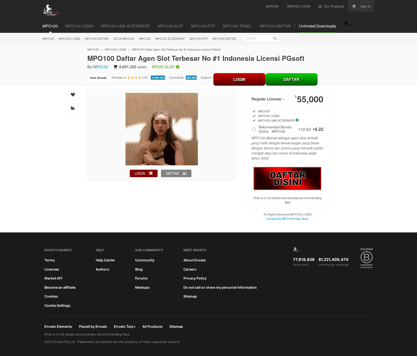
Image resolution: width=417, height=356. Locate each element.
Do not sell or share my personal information (220, 287)
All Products (152, 326)
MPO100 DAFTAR (97, 38)
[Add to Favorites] (73, 94)
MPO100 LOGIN (69, 38)
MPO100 (48, 38)
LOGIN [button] (140, 173)
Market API (53, 278)
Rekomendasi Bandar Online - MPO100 (291, 129)
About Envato (194, 260)
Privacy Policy (195, 278)
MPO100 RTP (199, 38)
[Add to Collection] (73, 108)
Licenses (51, 269)
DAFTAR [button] (172, 173)
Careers (189, 269)
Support (206, 77)
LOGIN (239, 79)
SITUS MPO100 (123, 38)
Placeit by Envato (93, 326)
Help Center (105, 260)
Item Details (98, 78)
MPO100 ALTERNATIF (170, 38)
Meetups (142, 287)
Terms (49, 260)
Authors (102, 269)
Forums (141, 278)
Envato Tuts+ (125, 326)
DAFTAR (291, 79)
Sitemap (190, 296)
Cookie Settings (57, 305)
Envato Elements (58, 326)
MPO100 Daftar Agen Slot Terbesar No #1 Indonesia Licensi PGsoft (176, 49)
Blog (139, 269)
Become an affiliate (60, 287)
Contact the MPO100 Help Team (287, 218)
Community (144, 260)
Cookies (51, 296)
